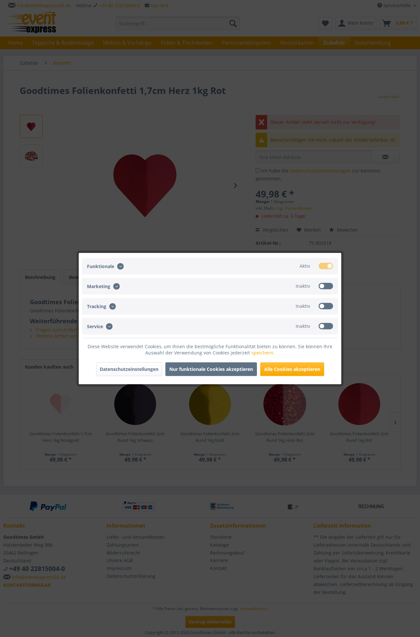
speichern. (263, 353)
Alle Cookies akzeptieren (292, 369)
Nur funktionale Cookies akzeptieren (211, 369)
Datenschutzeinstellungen (129, 369)
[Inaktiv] (326, 286)
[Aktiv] (326, 265)
